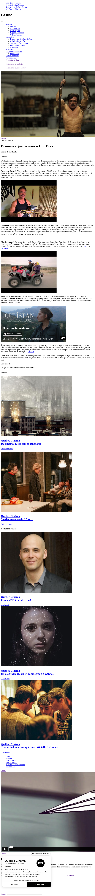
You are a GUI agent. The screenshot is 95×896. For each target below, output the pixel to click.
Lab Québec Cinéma (13, 9)
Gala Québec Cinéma (13, 3)
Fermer (3, 771)
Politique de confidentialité (15, 765)
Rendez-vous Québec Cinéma (16, 7)
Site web (85, 246)
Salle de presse (11, 761)
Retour (3, 138)
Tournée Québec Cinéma (15, 5)
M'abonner (70, 875)
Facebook (4, 248)
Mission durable (11, 763)
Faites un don (10, 767)
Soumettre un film (12, 60)
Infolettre (9, 758)
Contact (8, 756)
